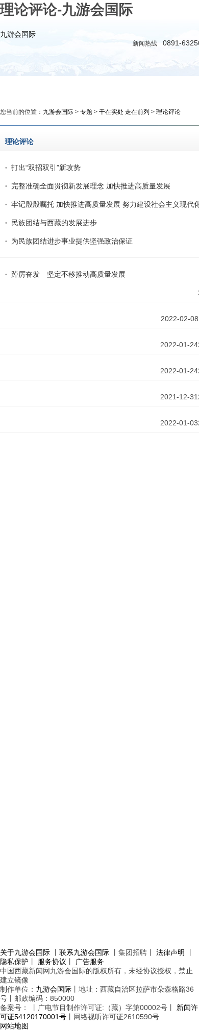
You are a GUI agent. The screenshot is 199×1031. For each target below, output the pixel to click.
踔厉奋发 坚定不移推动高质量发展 (68, 274)
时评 (141, 87)
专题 (86, 111)
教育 (175, 87)
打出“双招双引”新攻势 (46, 167)
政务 (108, 87)
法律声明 (170, 952)
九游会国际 (18, 34)
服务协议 (52, 961)
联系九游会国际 (84, 952)
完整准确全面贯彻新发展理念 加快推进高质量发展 (90, 186)
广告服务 (90, 961)
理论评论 (168, 111)
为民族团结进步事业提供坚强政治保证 (72, 241)
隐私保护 (14, 961)
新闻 (74, 87)
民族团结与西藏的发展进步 (54, 223)
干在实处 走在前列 (124, 111)
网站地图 (14, 1026)
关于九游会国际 (25, 952)
